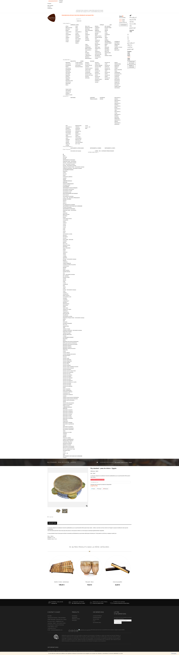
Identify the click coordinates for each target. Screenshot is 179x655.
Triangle (87, 38)
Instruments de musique (76, 150)
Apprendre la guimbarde (68, 423)
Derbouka (107, 47)
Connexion (50, 8)
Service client (96, 619)
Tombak (67, 140)
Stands (64, 179)
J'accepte (173, 653)
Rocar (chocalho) (89, 30)
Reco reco (87, 26)
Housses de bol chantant (68, 368)
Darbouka (117, 117)
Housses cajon (88, 73)
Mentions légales (51, 650)
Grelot (106, 33)
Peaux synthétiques (67, 390)
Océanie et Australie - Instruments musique (72, 168)
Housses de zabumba (67, 386)
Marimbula (77, 36)
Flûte (76, 27)
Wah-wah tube (98, 54)
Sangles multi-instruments (68, 400)
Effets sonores (98, 36)
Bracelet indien (108, 27)
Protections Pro (118, 73)
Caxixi (67, 36)
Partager (99, 488)
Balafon (96, 26)
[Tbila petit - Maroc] (89, 567)
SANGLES (117, 66)
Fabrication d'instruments (68, 446)
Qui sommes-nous (97, 622)
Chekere (67, 37)
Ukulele (67, 142)
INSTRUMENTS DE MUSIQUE (69, 159)
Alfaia (67, 26)
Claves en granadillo (117, 581)
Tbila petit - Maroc (89, 581)
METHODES (73, 97)
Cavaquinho (68, 34)
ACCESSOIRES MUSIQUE (68, 169)
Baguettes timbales (67, 347)
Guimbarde (107, 34)
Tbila (106, 54)
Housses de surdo (67, 379)
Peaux (64, 175)
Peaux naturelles (118, 69)
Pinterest (106, 488)
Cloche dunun (98, 31)
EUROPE (106, 40)
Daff (106, 45)
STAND (116, 68)
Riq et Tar (107, 51)
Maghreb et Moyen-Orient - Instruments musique (73, 166)
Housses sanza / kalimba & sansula (98, 81)
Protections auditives (67, 176)
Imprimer (51, 516)
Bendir (106, 44)
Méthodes (65, 182)
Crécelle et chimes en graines (97, 42)
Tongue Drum (98, 52)
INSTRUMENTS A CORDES (95, 148)
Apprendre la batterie (68, 411)
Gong (106, 38)
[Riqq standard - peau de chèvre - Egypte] (58, 511)
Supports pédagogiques (68, 183)
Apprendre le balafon (68, 409)
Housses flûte (98, 66)
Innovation (74, 620)
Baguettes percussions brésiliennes (68, 64)
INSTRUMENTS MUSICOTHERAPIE (70, 187)
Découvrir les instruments (68, 447)
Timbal (86, 37)
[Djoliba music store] (51, 17)
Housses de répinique (67, 377)
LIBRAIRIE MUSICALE (67, 180)
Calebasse (97, 27)
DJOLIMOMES (66, 186)
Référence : (93, 471)
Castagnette (88, 47)
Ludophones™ (88, 55)
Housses (65, 173)
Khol (106, 36)
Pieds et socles (69, 94)
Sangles (64, 178)
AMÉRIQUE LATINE (75, 24)
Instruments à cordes (67, 190)
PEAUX (116, 62)
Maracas (77, 34)
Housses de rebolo (67, 376)
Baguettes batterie (67, 345)
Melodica (87, 56)
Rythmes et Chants (67, 444)
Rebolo (77, 43)
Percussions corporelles (68, 429)
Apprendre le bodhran (68, 412)
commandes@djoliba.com (56, 629)
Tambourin (97, 51)
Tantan (86, 36)
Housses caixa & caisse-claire (69, 370)
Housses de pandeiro (67, 375)
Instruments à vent (67, 192)
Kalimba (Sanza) (98, 37)
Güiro (76, 30)
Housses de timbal (67, 384)
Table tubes (97, 47)
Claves (67, 38)
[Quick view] (63, 588)
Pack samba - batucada (68, 239)
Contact (49, 6)
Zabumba (87, 40)
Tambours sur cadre (67, 432)
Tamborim (87, 34)
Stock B (64, 200)
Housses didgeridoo (67, 361)
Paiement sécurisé (97, 617)
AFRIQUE (102, 24)
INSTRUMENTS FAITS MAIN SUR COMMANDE (72, 206)
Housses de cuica (89, 75)
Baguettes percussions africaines (68, 72)
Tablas (106, 37)
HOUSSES (92, 61)
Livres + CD (87, 127)
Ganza (76, 29)
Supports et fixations (67, 404)
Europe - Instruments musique (69, 165)
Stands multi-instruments (68, 402)
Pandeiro (77, 41)
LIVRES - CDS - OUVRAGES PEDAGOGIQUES (104, 150)
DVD (86, 128)
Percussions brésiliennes (68, 428)
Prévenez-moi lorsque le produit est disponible (101, 484)
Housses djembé (98, 65)
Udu (96, 38)
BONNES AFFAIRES (67, 199)
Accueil (64, 158)
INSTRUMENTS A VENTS (110, 148)
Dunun (96, 34)
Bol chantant (107, 26)
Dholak (106, 30)
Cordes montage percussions (69, 354)
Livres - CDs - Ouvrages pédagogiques (71, 197)
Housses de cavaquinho (68, 372)
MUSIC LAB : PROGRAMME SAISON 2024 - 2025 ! (94, 15)
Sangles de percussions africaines (117, 84)
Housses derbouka (67, 359)
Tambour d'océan (118, 47)
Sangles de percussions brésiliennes (117, 79)
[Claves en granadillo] (117, 567)
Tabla (67, 135)
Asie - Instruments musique (69, 164)
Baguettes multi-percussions (69, 348)
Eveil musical (66, 194)
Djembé (96, 33)
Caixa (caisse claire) (67, 218)
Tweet (93, 488)
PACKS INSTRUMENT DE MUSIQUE (70, 193)
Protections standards (68, 394)
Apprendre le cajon (67, 415)
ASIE (111, 24)
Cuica (76, 26)
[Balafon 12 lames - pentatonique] (61, 567)
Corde (64, 172)
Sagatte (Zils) (108, 52)
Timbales (68, 139)
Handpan (87, 52)
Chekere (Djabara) (67, 263)
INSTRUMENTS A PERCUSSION (77, 148)
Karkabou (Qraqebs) (67, 323)
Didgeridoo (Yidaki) (67, 331)
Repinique (87, 29)
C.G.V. (94, 620)
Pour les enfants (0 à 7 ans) (69, 449)
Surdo (86, 33)
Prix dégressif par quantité (69, 204)
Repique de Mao (88, 27)
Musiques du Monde (67, 443)
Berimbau (68, 29)
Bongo (67, 30)
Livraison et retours (97, 615)
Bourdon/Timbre (79, 66)
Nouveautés (74, 617)
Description (52, 523)
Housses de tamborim (68, 380)
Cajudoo (87, 45)
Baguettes (65, 171)
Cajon (86, 44)
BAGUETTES (73, 61)
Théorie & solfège (67, 437)
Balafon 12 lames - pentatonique (61, 581)
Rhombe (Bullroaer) (67, 334)
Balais (67, 84)
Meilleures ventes (76, 618)
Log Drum (87, 54)
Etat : (92, 473)
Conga (67, 41)
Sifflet (86, 31)
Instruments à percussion (68, 189)
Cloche (67, 40)
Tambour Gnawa (108, 55)
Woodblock (97, 55)
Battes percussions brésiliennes (68, 68)
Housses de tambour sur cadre (107, 69)
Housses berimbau (67, 369)
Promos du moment (67, 207)
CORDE (81, 61)
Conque (64, 335)
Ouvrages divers (66, 185)
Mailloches (68, 83)
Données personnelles (61, 650)
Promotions (74, 615)
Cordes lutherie (78, 62)
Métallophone (88, 58)
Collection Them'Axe (67, 442)
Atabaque (65, 213)
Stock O (64, 203)
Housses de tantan (67, 383)
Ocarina (77, 37)
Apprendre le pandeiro (68, 426)
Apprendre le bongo (67, 414)
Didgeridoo (117, 118)
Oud (67, 125)
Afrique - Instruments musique (69, 162)
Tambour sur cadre (67, 309)
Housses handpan (67, 365)
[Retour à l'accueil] (97, 462)
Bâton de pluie (69, 27)
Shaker (96, 45)
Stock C (64, 201)
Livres (86, 125)
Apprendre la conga (67, 416)
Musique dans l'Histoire (68, 440)
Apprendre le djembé (67, 422)
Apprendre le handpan (68, 418)
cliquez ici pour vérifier (119, 629)
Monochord (97, 44)
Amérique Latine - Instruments (69, 161)
